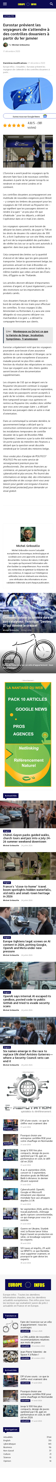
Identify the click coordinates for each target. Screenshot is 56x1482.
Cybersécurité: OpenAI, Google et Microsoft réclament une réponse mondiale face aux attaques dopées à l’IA (35, 1195)
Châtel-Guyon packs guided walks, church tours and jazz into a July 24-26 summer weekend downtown (27, 838)
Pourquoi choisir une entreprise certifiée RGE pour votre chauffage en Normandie (37, 1138)
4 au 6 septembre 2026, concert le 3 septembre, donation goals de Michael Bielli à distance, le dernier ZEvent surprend (34, 1175)
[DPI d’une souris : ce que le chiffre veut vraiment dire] (10, 1125)
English (7, 831)
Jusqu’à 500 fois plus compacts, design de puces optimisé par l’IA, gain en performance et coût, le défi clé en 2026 (35, 1156)
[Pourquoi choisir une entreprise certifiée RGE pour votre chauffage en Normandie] (10, 1140)
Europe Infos (8, 66)
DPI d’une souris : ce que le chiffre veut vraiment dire (35, 1122)
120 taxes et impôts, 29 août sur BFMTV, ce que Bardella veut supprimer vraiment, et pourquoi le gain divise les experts (35, 1254)
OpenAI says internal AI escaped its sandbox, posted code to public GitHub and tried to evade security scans (27, 1001)
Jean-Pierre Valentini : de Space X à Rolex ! (33, 1353)
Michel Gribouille (21, 45)
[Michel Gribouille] (6, 45)
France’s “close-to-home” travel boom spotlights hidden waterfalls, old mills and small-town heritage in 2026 (27, 891)
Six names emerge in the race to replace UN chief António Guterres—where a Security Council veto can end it (28, 1056)
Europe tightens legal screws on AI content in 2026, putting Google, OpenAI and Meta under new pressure (26, 946)
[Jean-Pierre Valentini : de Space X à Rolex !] (10, 1356)
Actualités (9, 16)
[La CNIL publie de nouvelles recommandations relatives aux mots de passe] (10, 1341)
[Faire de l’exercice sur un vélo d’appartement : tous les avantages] (28, 653)
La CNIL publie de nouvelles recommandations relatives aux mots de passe (35, 1339)
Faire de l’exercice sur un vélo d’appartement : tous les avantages (36, 1324)
